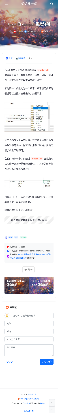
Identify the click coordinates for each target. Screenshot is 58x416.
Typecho (26, 403)
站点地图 (29, 411)
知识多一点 (32, 394)
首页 (11, 58)
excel (10, 237)
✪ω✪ (9, 361)
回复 (32, 220)
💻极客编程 (20, 58)
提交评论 (47, 361)
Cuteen (43, 403)
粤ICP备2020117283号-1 (31, 399)
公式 (16, 237)
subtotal (23, 237)
